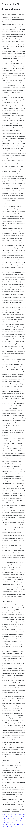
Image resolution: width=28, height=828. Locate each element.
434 (10, 824)
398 (15, 816)
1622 (24, 814)
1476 (22, 824)
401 (18, 824)
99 (6, 824)
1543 (16, 822)
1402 (8, 818)
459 (16, 820)
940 (15, 826)
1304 (12, 822)
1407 (24, 816)
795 (3, 824)
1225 (3, 820)
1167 (7, 826)
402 (8, 814)
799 (21, 818)
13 (14, 824)
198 (3, 816)
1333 (20, 816)
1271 (21, 822)
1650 (3, 818)
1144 (17, 818)
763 (8, 822)
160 (20, 820)
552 (15, 814)
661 (12, 814)
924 (7, 816)
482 (11, 826)
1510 (3, 814)
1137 (8, 820)
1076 (20, 814)
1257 (12, 818)
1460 (3, 822)
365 (3, 826)
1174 (12, 820)
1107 (11, 816)
